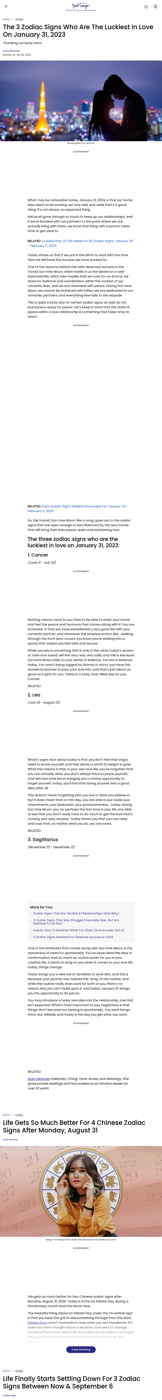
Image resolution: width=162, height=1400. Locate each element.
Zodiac (19, 19)
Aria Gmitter (10, 1139)
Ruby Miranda (11, 50)
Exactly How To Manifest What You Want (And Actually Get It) (79, 930)
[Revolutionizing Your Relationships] (81, 6)
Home (6, 19)
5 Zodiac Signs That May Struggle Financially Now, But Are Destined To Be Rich (76, 921)
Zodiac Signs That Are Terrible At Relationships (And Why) (76, 913)
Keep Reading (81, 1349)
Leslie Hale (9, 1395)
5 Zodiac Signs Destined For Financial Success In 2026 (73, 937)
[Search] (145, 6)
